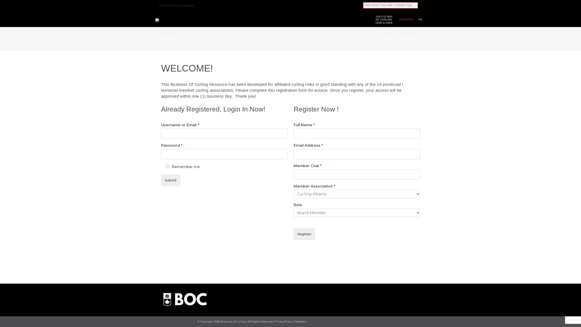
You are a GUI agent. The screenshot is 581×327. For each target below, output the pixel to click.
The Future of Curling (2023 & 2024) (384, 19)
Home (402, 39)
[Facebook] (396, 322)
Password (171, 145)
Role (298, 205)
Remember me (186, 167)
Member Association (314, 186)
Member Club (308, 166)
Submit (171, 180)
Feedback (300, 321)
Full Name (304, 125)
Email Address (308, 145)
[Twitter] (404, 322)
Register (406, 19)
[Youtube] (412, 322)
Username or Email (180, 125)
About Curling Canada (176, 5)
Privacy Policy (283, 321)
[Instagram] (420, 322)
